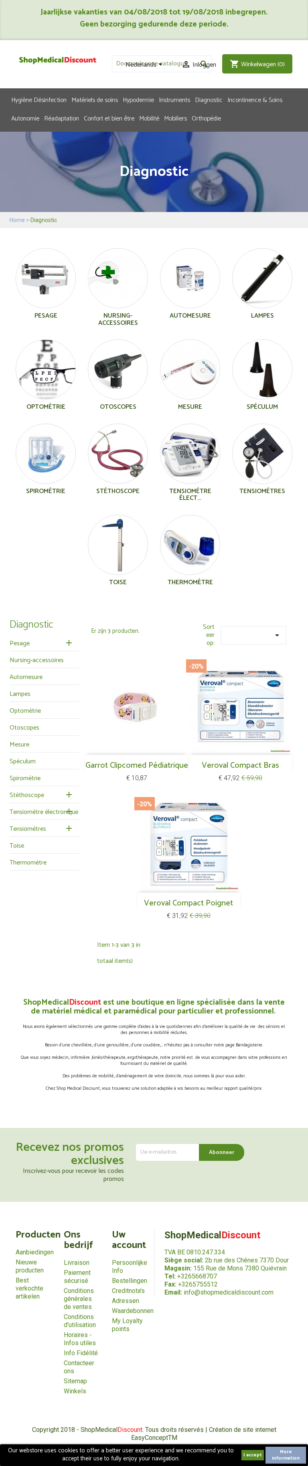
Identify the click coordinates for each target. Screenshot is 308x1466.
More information (286, 1455)
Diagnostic (209, 99)
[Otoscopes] (118, 371)
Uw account (129, 1240)
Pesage (45, 315)
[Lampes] (262, 280)
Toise (118, 582)
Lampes (262, 315)
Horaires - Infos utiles (80, 1339)
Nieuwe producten (30, 1266)
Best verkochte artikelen (29, 1288)
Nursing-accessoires (118, 319)
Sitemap (75, 1381)
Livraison (76, 1262)
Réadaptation (61, 118)
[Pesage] (46, 280)
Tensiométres (262, 491)
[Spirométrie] (46, 455)
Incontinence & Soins (254, 99)
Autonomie (25, 118)
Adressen (125, 1301)
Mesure (190, 407)
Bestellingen (129, 1281)
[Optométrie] (46, 371)
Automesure (190, 315)
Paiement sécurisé (77, 1277)
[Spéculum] (262, 371)
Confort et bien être (109, 118)
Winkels (75, 1391)
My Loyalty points (127, 1325)
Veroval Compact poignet (188, 903)
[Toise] (118, 546)
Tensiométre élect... (190, 495)
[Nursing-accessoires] (118, 280)
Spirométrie (45, 491)
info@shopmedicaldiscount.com (229, 1292)
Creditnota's (128, 1291)
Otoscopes (118, 407)
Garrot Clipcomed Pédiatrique (136, 765)
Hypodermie (138, 99)
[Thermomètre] (190, 546)
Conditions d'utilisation (80, 1321)
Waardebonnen (133, 1311)
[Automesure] (190, 280)
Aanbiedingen (35, 1252)
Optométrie (45, 407)
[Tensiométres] (262, 455)
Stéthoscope (118, 491)
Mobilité (149, 118)
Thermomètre (190, 582)
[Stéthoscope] (118, 455)
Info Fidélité (81, 1353)
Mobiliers (175, 118)
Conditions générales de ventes (79, 1299)
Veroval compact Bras (240, 765)
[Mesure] (190, 371)
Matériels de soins (94, 99)
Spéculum (262, 407)
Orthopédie (206, 118)
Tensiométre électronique (44, 812)
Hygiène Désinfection (39, 99)
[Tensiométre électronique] (190, 455)
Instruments (174, 99)
